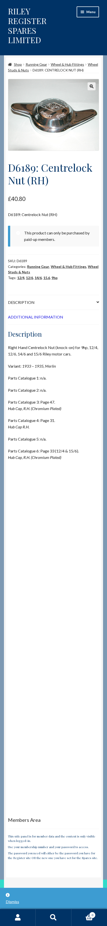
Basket (82, 913)
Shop (18, 64)
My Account (18, 917)
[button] (92, 86)
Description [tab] (21, 302)
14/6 (38, 278)
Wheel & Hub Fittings (67, 64)
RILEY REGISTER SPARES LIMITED (27, 25)
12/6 (29, 278)
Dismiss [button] (12, 901)
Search (53, 917)
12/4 (20, 278)
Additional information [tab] (35, 317)
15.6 (46, 278)
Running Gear (36, 64)
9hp (54, 278)
